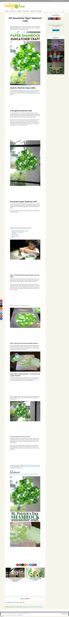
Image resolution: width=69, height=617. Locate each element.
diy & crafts (19, 11)
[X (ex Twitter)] (52, 19)
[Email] (27, 565)
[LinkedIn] (30, 565)
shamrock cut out (15, 234)
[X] (22, 565)
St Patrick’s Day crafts (28, 90)
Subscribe (12, 474)
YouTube (36, 474)
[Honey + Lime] (15, 5)
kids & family (38, 11)
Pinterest (31, 474)
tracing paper (20, 232)
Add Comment (27, 23)
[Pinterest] (17, 565)
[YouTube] (59, 19)
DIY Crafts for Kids (23, 16)
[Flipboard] (33, 565)
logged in (13, 602)
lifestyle (6, 11)
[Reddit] (25, 565)
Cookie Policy (21, 615)
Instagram (26, 474)
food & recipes (13, 11)
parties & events (26, 11)
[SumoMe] (35, 565)
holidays (28, 16)
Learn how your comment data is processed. (32, 606)
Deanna (23, 23)
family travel (32, 11)
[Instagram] (57, 19)
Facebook (17, 474)
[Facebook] (20, 565)
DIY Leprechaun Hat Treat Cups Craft (29, 466)
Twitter (21, 474)
